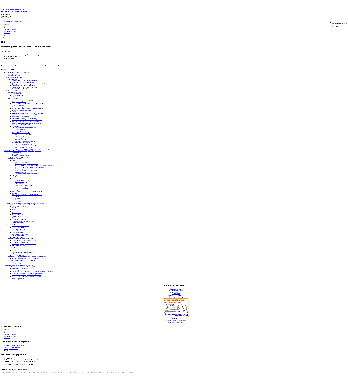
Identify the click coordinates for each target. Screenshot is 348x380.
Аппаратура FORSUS (22, 138)
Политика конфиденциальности (14, 345)
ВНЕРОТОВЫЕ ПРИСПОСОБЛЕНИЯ (24, 128)
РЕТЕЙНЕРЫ (16, 126)
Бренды (6, 26)
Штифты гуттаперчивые (19, 229)
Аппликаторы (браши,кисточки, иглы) (24, 240)
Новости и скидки (10, 31)
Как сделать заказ (9, 28)
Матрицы (14, 250)
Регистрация (334, 26)
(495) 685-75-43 (5, 11)
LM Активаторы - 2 (18, 95)
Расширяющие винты (22, 172)
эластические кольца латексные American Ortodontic (28, 113)
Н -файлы (15, 209)
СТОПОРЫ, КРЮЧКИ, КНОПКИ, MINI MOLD (27, 195)
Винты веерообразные (22, 162)
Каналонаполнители (18, 216)
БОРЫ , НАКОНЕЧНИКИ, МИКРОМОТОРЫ (22, 260)
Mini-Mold (18, 201)
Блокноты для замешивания (20, 242)
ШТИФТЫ (11, 224)
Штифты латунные (17, 232)
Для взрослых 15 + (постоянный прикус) (24, 85)
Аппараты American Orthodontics (25, 141)
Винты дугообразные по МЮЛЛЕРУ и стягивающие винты (33, 165)
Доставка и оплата (10, 29)
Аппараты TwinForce (21, 136)
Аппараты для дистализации (24, 147)
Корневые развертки (18, 222)
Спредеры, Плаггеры (18, 218)
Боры (13, 262)
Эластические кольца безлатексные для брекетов (27, 120)
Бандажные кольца (21, 190)
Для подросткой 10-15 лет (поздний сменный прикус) (28, 84)
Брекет (17, 177)
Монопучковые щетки (18, 107)
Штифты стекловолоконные (20, 226)
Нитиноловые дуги (21, 182)
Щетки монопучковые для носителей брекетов (26, 275)
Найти (3, 20)
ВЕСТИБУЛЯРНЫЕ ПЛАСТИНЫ (18, 89)
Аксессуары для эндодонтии (20, 206)
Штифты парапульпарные (20, 234)
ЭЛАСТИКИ (12, 111)
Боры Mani (18, 263)
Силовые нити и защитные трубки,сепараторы (26, 123)
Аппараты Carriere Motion (23, 134)
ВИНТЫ (14, 160)
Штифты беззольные (18, 235)
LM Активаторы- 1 (17, 93)
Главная (6, 24)
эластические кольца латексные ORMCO (24, 115)
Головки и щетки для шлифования (22, 252)
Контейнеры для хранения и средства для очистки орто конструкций (33, 271)
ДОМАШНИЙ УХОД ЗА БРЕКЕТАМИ (20, 100)
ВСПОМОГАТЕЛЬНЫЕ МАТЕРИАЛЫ (20, 239)
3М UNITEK (176, 294)
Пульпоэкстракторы (18, 214)
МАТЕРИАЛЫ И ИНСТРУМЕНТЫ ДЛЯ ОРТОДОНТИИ (22, 151)
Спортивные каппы (21, 131)
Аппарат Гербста (20, 139)
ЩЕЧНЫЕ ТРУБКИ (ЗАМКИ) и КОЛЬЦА (25, 185)
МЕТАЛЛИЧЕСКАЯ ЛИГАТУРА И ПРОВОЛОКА (27, 191)
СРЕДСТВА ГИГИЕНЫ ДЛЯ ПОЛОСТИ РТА (18, 265)
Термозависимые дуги (22, 180)
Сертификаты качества (11, 349)
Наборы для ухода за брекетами (21, 110)
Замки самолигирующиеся (23, 187)
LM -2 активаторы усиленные (21, 97)
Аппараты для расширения (23, 144)
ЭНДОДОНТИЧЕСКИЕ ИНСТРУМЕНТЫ (21, 204)
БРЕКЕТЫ (15, 175)
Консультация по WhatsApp (12, 21)
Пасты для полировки (18, 245)
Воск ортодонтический (19, 270)
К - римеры (15, 211)
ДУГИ (13, 178)
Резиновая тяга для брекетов (20, 268)
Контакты (7, 33)
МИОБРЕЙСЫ (12, 79)
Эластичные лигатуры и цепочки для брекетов (26, 121)
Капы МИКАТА (13, 98)
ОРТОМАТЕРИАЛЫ (14, 152)
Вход (331, 24)
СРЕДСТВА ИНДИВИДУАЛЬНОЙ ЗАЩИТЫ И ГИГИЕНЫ (27, 257)
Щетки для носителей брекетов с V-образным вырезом (28, 273)
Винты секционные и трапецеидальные (27, 169)
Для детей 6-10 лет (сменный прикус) (23, 82)
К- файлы (14, 208)
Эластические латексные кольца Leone (24, 116)
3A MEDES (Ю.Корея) (176, 290)
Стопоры (18, 196)
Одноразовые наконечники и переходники (25, 258)
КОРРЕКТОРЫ (13, 74)
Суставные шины (20, 129)
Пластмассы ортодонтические (21, 155)
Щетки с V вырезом (18, 105)
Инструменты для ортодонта (20, 157)
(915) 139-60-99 (15, 11)
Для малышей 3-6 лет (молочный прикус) (24, 80)
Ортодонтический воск (19, 102)
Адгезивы (15, 154)
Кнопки (17, 200)
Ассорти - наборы (17, 237)
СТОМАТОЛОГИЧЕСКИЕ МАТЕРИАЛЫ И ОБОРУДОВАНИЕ (24, 203)
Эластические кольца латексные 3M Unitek (25, 118)
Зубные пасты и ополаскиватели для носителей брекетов (29, 276)
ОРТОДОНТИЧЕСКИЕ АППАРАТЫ (19, 124)
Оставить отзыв (9, 350)
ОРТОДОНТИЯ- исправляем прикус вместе (18, 72)
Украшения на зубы (14, 280)
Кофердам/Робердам (18, 255)
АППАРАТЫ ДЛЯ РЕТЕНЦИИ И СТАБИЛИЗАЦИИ (32, 149)
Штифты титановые (18, 227)
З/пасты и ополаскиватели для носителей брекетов (27, 108)
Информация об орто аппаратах (21, 142)
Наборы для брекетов (18, 278)
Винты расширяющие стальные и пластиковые (29, 167)
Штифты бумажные (18, 231)
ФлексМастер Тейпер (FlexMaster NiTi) (23, 221)
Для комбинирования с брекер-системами (24, 87)
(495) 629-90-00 (25, 11)
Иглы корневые (16, 213)
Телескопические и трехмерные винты (27, 173)
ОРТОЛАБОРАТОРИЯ (15, 159)
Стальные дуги (20, 183)
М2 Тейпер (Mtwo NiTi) (19, 219)
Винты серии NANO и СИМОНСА (26, 170)
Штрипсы (15, 249)
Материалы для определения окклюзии (24, 244)
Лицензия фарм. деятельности (13, 347)
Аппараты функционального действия (27, 146)
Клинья (14, 253)
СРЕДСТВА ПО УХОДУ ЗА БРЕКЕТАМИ (21, 266)
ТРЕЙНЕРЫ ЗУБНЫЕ (15, 76)
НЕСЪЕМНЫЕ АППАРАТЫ (21, 133)
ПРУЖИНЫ (15, 193)
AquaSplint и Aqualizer (15, 90)
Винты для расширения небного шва (26, 164)
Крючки (17, 198)
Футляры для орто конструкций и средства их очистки (28, 103)
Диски (14, 247)
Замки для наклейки (21, 188)
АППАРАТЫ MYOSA (15, 77)
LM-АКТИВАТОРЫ (14, 92)
